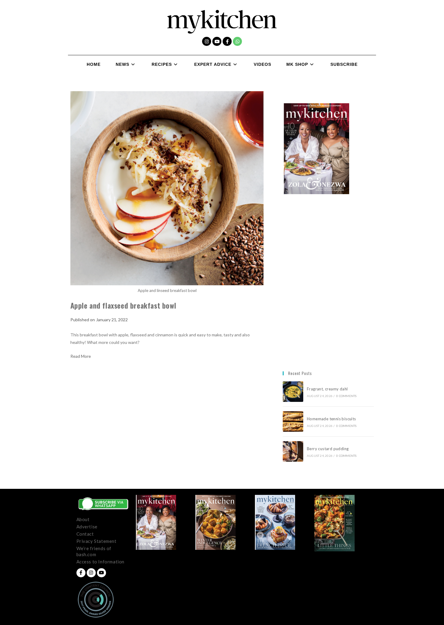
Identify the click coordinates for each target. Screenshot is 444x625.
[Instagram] (206, 41)
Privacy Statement (96, 541)
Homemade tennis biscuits (331, 418)
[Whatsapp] (237, 41)
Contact (85, 534)
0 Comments (346, 396)
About (83, 519)
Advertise (87, 526)
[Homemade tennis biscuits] (293, 421)
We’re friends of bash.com (94, 551)
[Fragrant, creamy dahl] (293, 391)
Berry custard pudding (329, 448)
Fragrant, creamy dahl (327, 388)
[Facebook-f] (227, 41)
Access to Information (100, 561)
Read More (80, 356)
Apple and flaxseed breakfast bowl (123, 305)
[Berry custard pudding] (293, 451)
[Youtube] (216, 41)
